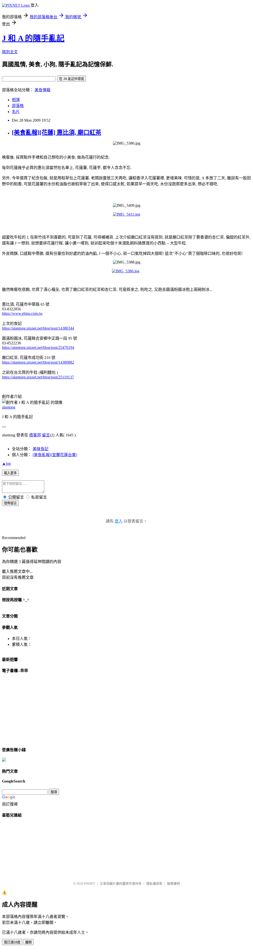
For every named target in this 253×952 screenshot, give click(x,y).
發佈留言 (10, 503)
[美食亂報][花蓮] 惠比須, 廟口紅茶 (56, 132)
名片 (16, 112)
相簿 (16, 100)
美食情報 (42, 90)
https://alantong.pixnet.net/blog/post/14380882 (38, 362)
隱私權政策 (154, 883)
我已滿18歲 (12, 942)
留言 (46, 435)
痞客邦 (35, 435)
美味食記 (40, 449)
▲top (6, 463)
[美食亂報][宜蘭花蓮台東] (55, 455)
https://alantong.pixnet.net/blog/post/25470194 (38, 347)
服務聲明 (173, 883)
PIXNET (89, 883)
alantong (8, 407)
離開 (28, 942)
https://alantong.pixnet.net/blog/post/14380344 (38, 328)
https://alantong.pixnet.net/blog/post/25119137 (38, 377)
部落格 (18, 106)
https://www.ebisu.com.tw (22, 313)
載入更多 (10, 473)
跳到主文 (10, 52)
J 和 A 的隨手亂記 (33, 38)
